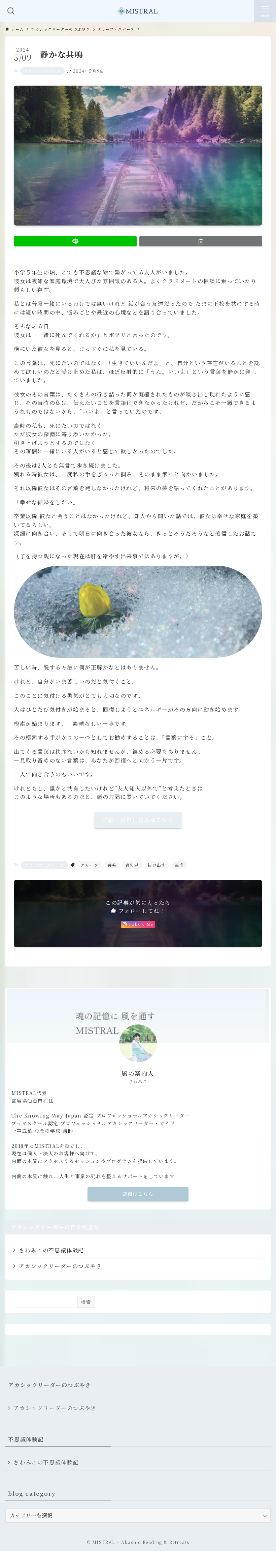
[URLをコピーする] (200, 241)
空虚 (179, 865)
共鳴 (111, 865)
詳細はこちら (138, 1193)
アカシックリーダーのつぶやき (60, 1266)
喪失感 (132, 865)
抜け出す (157, 865)
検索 (86, 1302)
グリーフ (89, 865)
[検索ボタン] (11, 11)
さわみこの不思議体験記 (51, 1250)
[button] (75, 241)
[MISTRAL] (138, 11)
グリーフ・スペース (42, 70)
